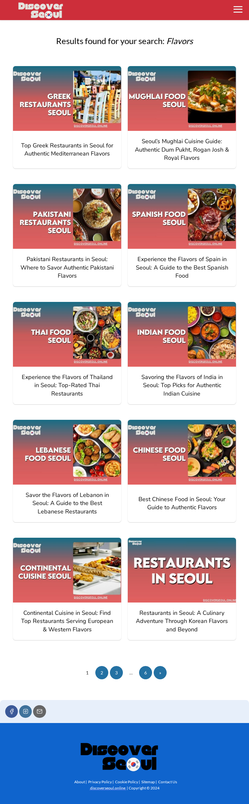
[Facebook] (11, 711)
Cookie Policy (126, 781)
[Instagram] (25, 711)
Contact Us (167, 781)
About (79, 781)
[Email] (39, 711)
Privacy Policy (100, 781)
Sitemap (148, 781)
